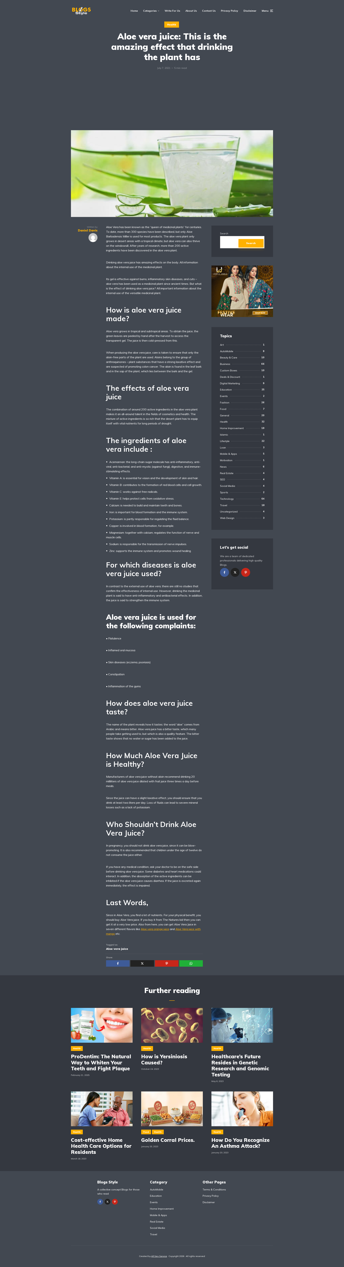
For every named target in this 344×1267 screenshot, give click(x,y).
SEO (222, 479)
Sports (224, 492)
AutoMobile (226, 351)
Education (226, 389)
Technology (227, 498)
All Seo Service (159, 1256)
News (223, 466)
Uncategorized (229, 511)
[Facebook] (224, 572)
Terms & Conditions (214, 1189)
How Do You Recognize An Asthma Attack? (240, 1143)
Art (222, 344)
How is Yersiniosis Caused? (164, 1059)
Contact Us (209, 10)
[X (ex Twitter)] (235, 572)
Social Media (227, 486)
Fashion (224, 402)
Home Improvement (232, 428)
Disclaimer (249, 10)
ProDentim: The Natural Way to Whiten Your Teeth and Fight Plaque (101, 1062)
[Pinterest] (245, 572)
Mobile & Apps (228, 453)
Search (224, 233)
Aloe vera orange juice (155, 929)
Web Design (227, 518)
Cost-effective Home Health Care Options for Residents (101, 1146)
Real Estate (226, 473)
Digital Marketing (230, 383)
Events (224, 396)
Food (223, 409)
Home (134, 10)
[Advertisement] (172, 103)
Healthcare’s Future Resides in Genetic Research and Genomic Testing (240, 1065)
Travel (223, 505)
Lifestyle (225, 441)
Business (225, 364)
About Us (191, 10)
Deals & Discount (230, 377)
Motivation (226, 460)
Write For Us (172, 10)
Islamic (224, 434)
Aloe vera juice (117, 949)
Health (171, 24)
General (224, 415)
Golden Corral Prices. (168, 1140)
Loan (223, 447)
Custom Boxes (228, 370)
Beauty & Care (228, 357)
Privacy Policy (229, 10)
